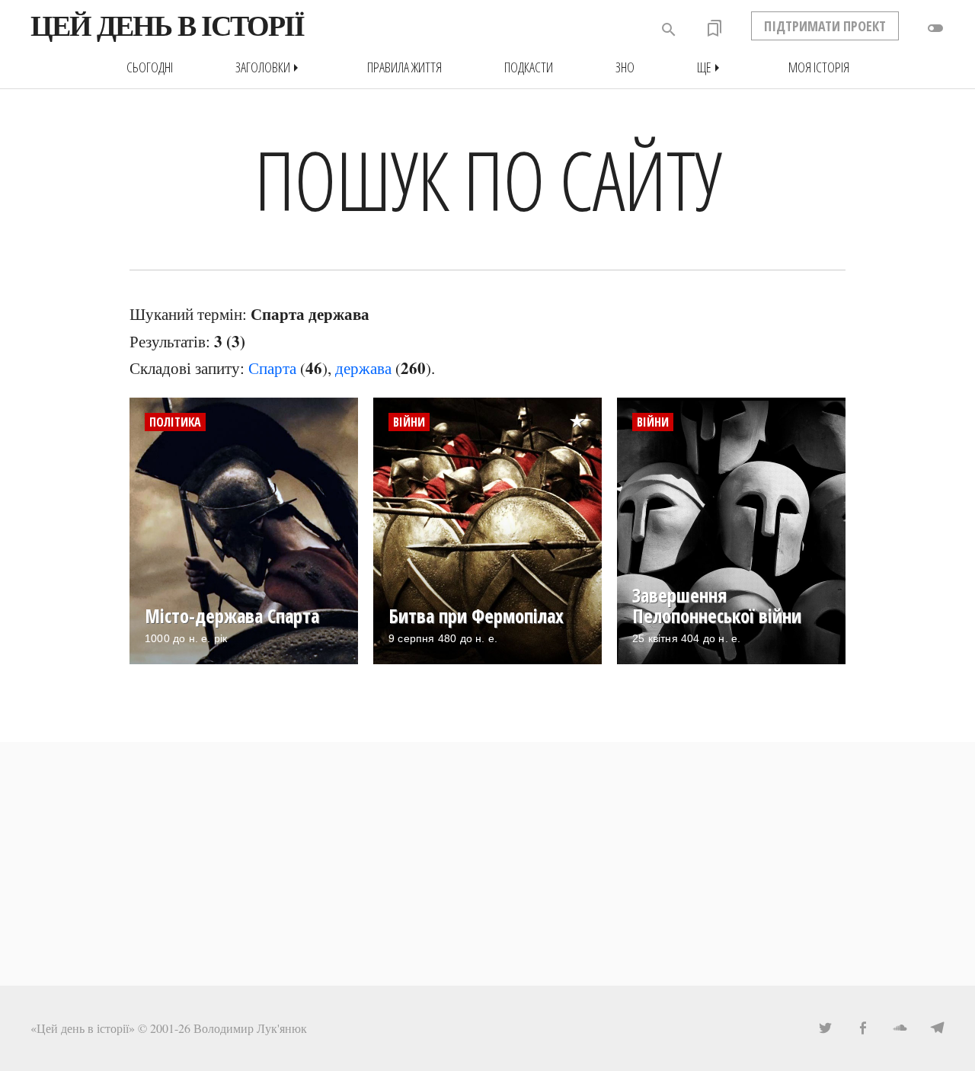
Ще (711, 67)
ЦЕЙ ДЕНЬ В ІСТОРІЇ (167, 25)
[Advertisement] (487, 863)
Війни (409, 422)
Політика (175, 422)
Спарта (272, 368)
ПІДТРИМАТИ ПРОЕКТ (825, 26)
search (669, 30)
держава (363, 368)
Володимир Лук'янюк (250, 1028)
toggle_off (935, 28)
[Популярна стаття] (584, 409)
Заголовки (270, 67)
